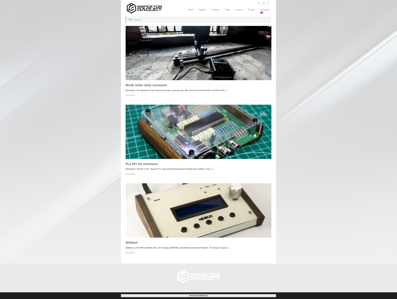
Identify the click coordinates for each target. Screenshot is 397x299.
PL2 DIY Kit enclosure (142, 164)
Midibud (132, 242)
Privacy (251, 10)
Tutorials (215, 10)
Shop (227, 10)
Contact (238, 10)
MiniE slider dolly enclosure (146, 85)
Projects (202, 10)
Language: (265, 10)
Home (190, 10)
